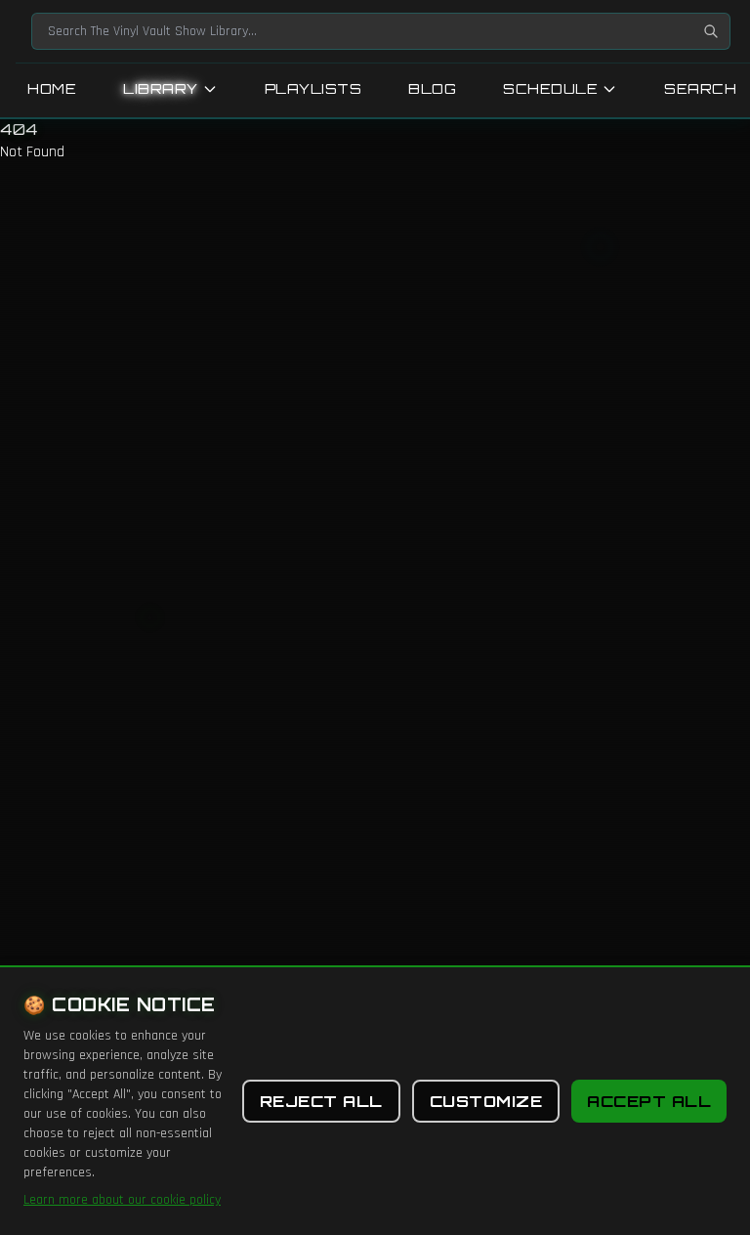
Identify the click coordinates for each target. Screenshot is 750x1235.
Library (160, 88)
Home (51, 88)
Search (700, 88)
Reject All (321, 1101)
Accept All (649, 1101)
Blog (432, 88)
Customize (486, 1101)
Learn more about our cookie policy (122, 1200)
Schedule (550, 88)
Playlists (313, 88)
